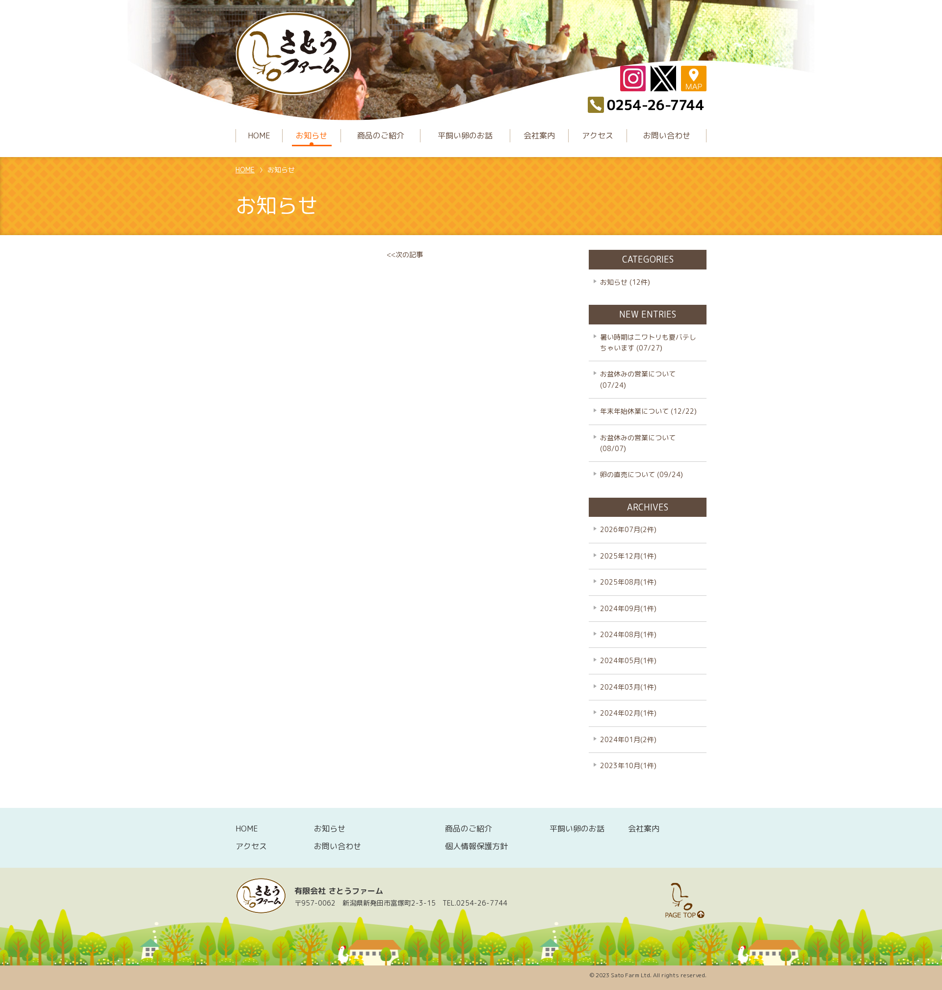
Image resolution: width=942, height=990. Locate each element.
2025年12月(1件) (628, 556)
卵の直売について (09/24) (641, 474)
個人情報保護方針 (476, 846)
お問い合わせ (666, 135)
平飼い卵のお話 (465, 135)
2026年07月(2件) (628, 529)
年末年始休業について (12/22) (648, 411)
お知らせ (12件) (625, 282)
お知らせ (311, 135)
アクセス (597, 135)
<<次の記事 (405, 254)
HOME (259, 135)
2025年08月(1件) (628, 582)
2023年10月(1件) (628, 765)
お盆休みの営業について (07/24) (638, 379)
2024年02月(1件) (628, 713)
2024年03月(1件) (628, 687)
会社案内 (539, 135)
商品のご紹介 (380, 135)
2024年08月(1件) (628, 634)
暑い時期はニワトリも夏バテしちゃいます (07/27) (648, 342)
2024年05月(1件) (628, 660)
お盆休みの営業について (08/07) (638, 443)
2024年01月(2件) (628, 739)
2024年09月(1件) (628, 608)
